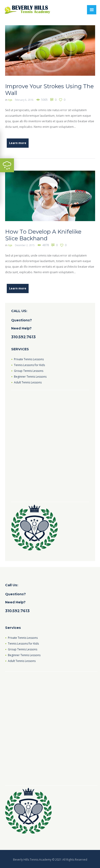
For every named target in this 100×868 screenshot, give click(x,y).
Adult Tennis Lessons (28, 382)
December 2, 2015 (25, 245)
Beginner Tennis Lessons (30, 377)
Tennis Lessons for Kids (29, 365)
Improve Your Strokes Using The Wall (49, 89)
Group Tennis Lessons (28, 371)
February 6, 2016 (24, 99)
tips (10, 99)
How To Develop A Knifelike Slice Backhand (43, 235)
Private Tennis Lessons (29, 359)
